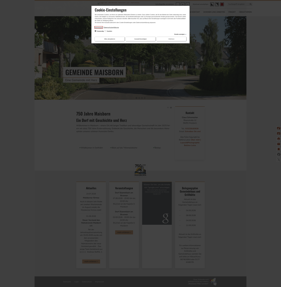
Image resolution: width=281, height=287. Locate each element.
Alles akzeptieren (109, 39)
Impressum (99, 27)
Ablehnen (171, 39)
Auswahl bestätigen (140, 39)
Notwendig (100, 31)
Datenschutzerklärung (111, 27)
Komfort (109, 31)
